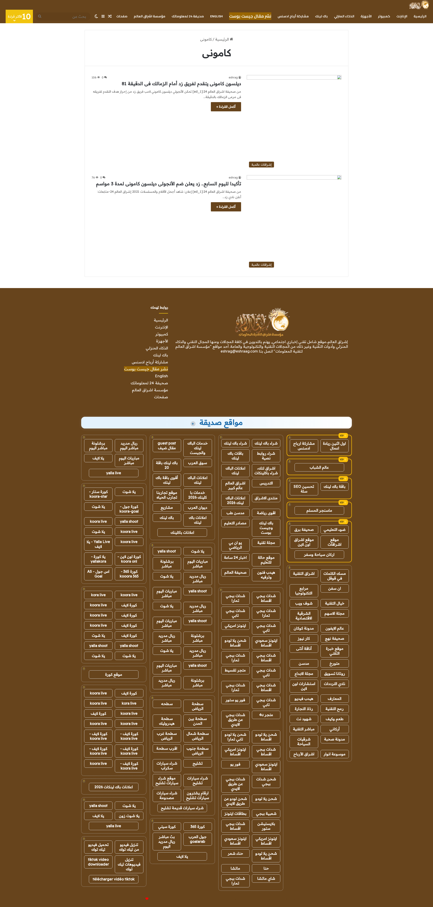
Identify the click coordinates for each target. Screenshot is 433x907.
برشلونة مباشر (167, 563)
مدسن (304, 663)
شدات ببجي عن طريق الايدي (235, 719)
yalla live (113, 473)
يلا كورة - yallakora (98, 558)
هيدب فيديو (304, 698)
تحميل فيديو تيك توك (98, 847)
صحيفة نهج (334, 638)
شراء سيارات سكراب (167, 765)
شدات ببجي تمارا (235, 598)
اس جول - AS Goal (98, 573)
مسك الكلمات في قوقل (334, 575)
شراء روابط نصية (266, 455)
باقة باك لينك (334, 486)
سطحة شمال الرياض (198, 735)
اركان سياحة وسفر (319, 554)
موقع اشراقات (334, 542)
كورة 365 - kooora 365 (129, 573)
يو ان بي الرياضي (235, 545)
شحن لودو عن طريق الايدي (235, 801)
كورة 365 (198, 826)
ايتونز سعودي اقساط (266, 642)
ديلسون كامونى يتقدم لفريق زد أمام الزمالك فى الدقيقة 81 (181, 83)
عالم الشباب (319, 467)
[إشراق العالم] (419, 4)
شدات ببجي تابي (235, 613)
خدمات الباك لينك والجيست (197, 448)
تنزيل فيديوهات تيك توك (129, 864)
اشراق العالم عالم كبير (235, 485)
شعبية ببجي (266, 813)
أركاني (334, 729)
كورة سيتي (167, 826)
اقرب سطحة (166, 748)
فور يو (235, 764)
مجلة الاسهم (335, 613)
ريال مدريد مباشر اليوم (129, 445)
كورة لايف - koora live (129, 736)
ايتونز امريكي (235, 625)
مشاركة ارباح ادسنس (304, 445)
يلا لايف (182, 856)
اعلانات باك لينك (198, 520)
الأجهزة (366, 16)
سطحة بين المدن (197, 721)
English (216, 16)
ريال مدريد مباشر (197, 578)
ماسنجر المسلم (319, 510)
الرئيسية (420, 16)
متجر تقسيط (235, 670)
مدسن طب (235, 513)
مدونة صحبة (334, 739)
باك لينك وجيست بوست (266, 528)
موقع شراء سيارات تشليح (166, 780)
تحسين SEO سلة (304, 488)
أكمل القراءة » (225, 107)
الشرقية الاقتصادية (303, 615)
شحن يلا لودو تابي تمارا (235, 736)
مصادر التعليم (235, 523)
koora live (98, 521)
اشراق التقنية (304, 573)
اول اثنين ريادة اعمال (334, 445)
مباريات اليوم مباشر (197, 563)
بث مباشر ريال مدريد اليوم (166, 841)
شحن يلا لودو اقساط (235, 642)
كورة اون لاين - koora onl (129, 558)
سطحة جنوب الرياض (198, 750)
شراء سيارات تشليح (197, 780)
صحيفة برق (304, 529)
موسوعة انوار (334, 754)
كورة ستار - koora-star (98, 494)
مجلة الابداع (304, 673)
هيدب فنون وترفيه (266, 574)
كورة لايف (129, 605)
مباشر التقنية (304, 729)
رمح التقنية (334, 708)
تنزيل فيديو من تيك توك (129, 847)
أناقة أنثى (304, 648)
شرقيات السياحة (304, 741)
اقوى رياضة (266, 513)
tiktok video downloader (98, 861)
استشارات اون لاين (303, 686)
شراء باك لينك (266, 443)
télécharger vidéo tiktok (114, 879)
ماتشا (235, 868)
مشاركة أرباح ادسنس (293, 16)
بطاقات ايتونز (235, 813)
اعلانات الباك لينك (235, 470)
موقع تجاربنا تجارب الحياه (167, 494)
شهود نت (303, 719)
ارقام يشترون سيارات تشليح (197, 795)
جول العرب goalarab (198, 839)
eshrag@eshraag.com (239, 351)
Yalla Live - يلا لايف (98, 544)
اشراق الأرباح (303, 754)
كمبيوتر (384, 16)
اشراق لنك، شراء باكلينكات (266, 470)
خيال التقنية (334, 603)
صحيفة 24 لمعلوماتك (188, 16)
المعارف (334, 698)
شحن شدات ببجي (266, 781)
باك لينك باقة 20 (167, 465)
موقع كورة (113, 674)
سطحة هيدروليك (167, 721)
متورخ (334, 663)
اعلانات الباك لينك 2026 (235, 500)
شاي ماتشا (266, 878)
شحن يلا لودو (266, 798)
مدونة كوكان (304, 628)
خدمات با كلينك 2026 (197, 494)
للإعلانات (139, 899)
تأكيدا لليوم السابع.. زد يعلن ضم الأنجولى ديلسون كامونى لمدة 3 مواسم (168, 183)
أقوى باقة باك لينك (167, 480)
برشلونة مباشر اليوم (98, 445)
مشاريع (167, 507)
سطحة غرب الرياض (167, 735)
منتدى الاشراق (266, 498)
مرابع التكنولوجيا (303, 590)
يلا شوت (197, 551)
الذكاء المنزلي (344, 16)
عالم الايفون (334, 628)
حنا (266, 868)
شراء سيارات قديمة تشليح (182, 808)
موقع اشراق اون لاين (304, 542)
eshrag (233, 77)
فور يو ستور (235, 700)
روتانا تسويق (334, 673)
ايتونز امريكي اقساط (235, 751)
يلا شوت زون (129, 815)
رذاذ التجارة (304, 708)
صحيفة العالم (235, 572)
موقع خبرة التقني (334, 650)
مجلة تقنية (266, 542)
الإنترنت (401, 16)
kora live (98, 595)
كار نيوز (304, 638)
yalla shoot (167, 551)
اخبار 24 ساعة (235, 557)
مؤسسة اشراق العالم (149, 16)
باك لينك (321, 16)
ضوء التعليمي (334, 529)
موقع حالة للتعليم (266, 559)
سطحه (167, 703)
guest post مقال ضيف (167, 445)
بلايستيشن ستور (266, 826)
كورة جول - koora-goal (129, 508)
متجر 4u (266, 714)
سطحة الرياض (197, 706)
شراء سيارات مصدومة (167, 795)
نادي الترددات (334, 683)
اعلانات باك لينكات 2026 (113, 787)
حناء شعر (235, 853)
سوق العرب (197, 462)
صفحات (121, 16)
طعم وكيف (334, 719)
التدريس (266, 483)
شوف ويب (304, 603)
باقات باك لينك (235, 455)
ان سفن (334, 588)
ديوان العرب (197, 507)
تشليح (198, 763)
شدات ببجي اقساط (266, 598)
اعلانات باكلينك (182, 532)
